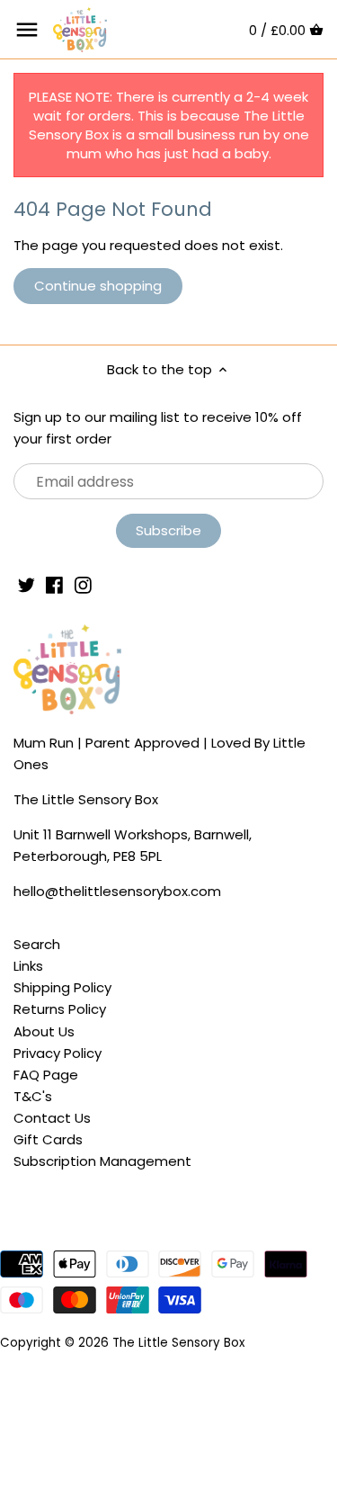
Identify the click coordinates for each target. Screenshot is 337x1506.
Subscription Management (102, 1161)
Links (28, 965)
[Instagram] (83, 583)
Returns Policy (59, 1009)
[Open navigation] (26, 29)
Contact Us (52, 1117)
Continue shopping (98, 285)
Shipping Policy (62, 987)
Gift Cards (48, 1139)
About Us (44, 1031)
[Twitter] (26, 583)
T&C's (32, 1096)
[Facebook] (54, 583)
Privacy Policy (57, 1053)
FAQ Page (45, 1074)
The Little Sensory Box (178, 1342)
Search (36, 944)
